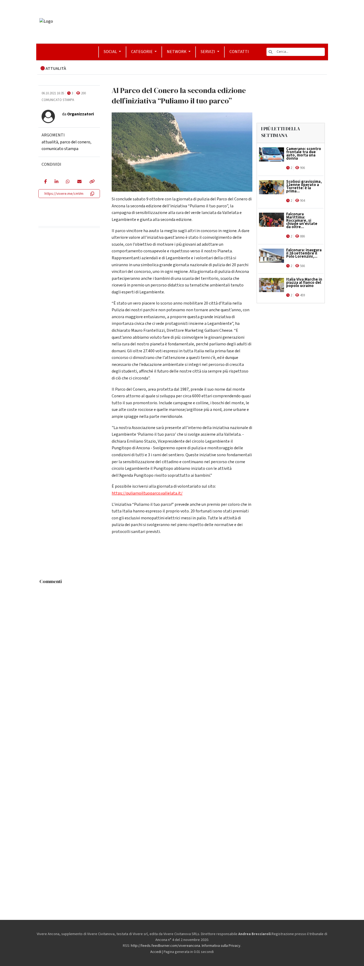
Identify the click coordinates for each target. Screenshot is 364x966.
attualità (50, 142)
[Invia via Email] (79, 182)
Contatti (239, 52)
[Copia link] (92, 182)
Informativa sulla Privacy (221, 945)
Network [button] (177, 52)
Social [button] (111, 52)
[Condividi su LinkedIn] (56, 182)
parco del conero (75, 142)
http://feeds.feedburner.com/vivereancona (165, 945)
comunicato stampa (60, 149)
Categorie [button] (142, 52)
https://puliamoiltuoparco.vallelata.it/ (147, 493)
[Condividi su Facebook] (45, 182)
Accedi (155, 952)
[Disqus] (182, 653)
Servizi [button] (208, 52)
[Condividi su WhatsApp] (67, 182)
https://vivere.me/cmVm (64, 193)
